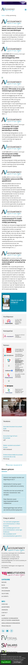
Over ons (5, 604)
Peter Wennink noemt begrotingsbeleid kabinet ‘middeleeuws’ (11, 501)
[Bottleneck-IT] (9, 365)
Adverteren (6, 607)
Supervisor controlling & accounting (13, 455)
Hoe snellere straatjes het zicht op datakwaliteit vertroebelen (20, 370)
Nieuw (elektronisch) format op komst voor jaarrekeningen (13, 29)
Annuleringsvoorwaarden (11, 623)
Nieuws (4, 582)
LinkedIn (3, 630)
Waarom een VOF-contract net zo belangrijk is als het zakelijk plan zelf (19, 386)
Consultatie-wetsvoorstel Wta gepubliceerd (12, 180)
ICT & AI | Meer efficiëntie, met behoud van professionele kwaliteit (18, 322)
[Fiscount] (9, 336)
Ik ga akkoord (6, 662)
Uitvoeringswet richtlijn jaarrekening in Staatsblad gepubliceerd (11, 155)
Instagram (11, 630)
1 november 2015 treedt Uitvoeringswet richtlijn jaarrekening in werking (10, 128)
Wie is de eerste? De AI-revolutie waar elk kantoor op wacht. (19, 365)
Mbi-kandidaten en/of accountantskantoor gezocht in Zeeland (12, 530)
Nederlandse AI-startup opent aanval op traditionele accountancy (14, 485)
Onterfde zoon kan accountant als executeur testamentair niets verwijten (13, 493)
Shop (3, 615)
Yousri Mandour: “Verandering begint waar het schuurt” (19, 350)
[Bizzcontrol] (9, 370)
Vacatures (5, 593)
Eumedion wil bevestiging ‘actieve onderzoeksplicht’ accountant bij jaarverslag (14, 262)
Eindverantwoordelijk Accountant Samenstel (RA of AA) (13, 447)
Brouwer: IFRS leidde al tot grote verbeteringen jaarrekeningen (13, 90)
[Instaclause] (8, 386)
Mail (7, 630)
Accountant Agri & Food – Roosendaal (10, 428)
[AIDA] (9, 360)
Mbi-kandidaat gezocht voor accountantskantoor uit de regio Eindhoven (12, 524)
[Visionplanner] (9, 350)
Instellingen (17, 662)
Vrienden (5, 610)
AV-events (5, 596)
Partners (5, 588)
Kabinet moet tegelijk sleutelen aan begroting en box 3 (14, 478)
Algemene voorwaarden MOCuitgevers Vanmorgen (10, 619)
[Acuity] (9, 355)
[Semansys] (9, 391)
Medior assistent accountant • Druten (12, 437)
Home (3, 15)
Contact (5, 612)
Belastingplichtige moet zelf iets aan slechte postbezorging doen (13, 509)
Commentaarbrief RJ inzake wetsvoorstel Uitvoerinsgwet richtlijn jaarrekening (12, 220)
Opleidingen (6, 591)
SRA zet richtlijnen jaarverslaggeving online (10, 57)
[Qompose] (9, 381)
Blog (3, 585)
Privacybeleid (6, 626)
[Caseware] (9, 321)
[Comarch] (9, 376)
